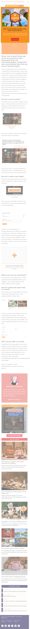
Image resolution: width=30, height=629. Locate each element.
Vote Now (15, 39)
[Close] (28, 8)
